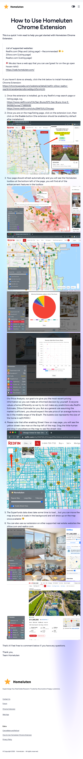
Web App (6, 714)
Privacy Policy (7, 739)
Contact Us (6, 699)
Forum (5, 703)
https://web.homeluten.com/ (20, 69)
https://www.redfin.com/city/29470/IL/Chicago (30, 108)
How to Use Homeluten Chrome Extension (17, 735)
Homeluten (20, 751)
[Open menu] (78, 6)
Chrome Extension (9, 709)
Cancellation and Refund (11, 731)
